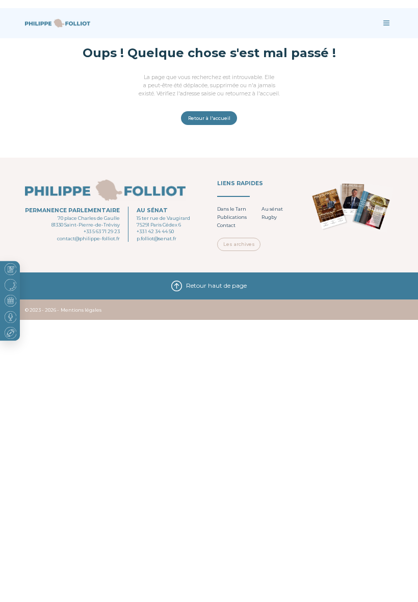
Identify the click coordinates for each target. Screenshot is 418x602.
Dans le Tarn (231, 209)
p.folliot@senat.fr (156, 238)
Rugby (269, 217)
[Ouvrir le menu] (386, 23)
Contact (226, 225)
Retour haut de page (216, 285)
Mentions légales (81, 310)
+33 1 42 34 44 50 (155, 231)
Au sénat (272, 209)
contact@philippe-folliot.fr (88, 238)
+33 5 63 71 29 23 (102, 231)
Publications (232, 217)
